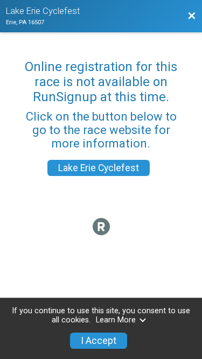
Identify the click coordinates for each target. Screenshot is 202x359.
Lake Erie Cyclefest (98, 168)
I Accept (98, 340)
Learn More (116, 320)
